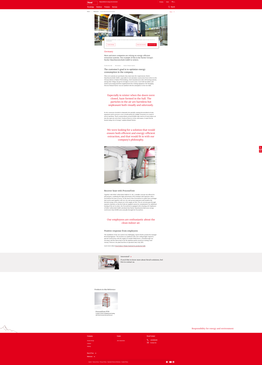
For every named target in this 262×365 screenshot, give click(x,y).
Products (107, 7)
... (91, 11)
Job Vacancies (121, 340)
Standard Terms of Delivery (113, 362)
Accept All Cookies (152, 44)
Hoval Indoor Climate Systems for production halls (130, 246)
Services (114, 7)
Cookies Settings (110, 44)
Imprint (90, 362)
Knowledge (90, 7)
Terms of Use (96, 362)
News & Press (90, 353)
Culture (89, 343)
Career (167, 2)
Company (161, 2)
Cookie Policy (124, 362)
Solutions (99, 7)
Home (88, 11)
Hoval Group (90, 340)
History (89, 346)
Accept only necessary (141, 44)
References (96, 11)
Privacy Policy (103, 362)
